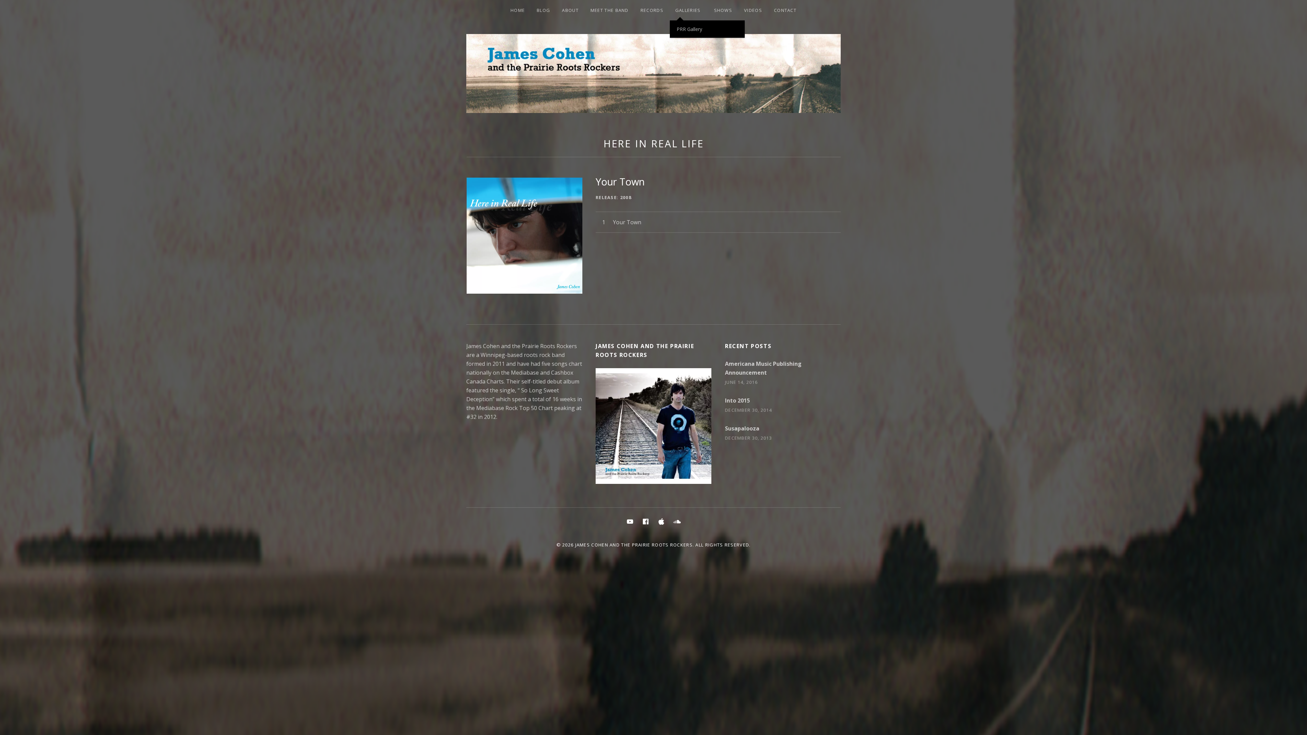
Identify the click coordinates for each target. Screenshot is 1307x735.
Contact (785, 10)
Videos (753, 10)
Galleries (688, 10)
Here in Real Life (653, 143)
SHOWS (723, 10)
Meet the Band (610, 10)
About (570, 10)
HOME (518, 10)
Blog (543, 10)
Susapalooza (742, 428)
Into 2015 (737, 400)
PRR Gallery (689, 29)
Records (652, 10)
